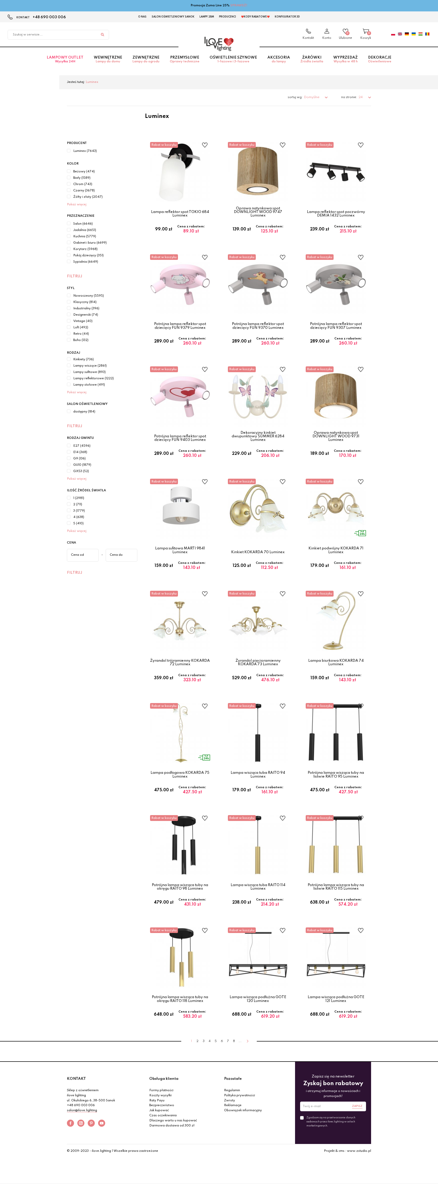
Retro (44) (81, 333)
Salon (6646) (83, 223)
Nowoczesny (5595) (88, 295)
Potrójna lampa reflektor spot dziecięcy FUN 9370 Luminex (258, 325)
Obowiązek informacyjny (243, 1110)
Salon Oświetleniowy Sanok (173, 16)
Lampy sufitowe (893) (89, 372)
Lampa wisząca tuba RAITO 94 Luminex (258, 774)
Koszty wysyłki (160, 1095)
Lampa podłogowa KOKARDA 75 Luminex (180, 774)
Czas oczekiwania (163, 1115)
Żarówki (311, 59)
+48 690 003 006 (49, 17)
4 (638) (78, 517)
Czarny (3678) (84, 190)
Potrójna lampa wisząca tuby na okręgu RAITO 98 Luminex (180, 886)
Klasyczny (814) (85, 302)
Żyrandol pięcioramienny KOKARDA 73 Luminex (258, 662)
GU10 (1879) (82, 465)
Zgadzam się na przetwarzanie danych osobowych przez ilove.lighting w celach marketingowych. (330, 1121)
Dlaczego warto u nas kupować (173, 1120)
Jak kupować (159, 1110)
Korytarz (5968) (85, 249)
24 (360, 97)
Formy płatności (161, 1090)
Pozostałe (233, 1079)
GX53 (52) (81, 471)
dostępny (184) (84, 411)
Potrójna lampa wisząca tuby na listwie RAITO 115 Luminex (336, 886)
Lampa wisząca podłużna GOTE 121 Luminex (336, 998)
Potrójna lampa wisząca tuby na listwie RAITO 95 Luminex (336, 774)
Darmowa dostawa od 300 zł (171, 1125)
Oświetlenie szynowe (233, 59)
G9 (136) (79, 458)
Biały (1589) (81, 178)
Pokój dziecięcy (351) (88, 255)
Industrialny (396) (86, 308)
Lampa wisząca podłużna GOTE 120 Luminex (258, 998)
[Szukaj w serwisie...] (102, 34)
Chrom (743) (82, 184)
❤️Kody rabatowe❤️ (255, 16)
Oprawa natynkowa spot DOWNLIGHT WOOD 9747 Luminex (258, 212)
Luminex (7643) (85, 151)
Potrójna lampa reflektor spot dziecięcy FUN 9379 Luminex (180, 325)
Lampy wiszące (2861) (90, 365)
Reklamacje (233, 1105)
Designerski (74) (85, 314)
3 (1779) (79, 510)
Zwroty (229, 1100)
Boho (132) (80, 340)
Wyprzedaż (345, 59)
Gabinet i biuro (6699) (90, 242)
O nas (142, 16)
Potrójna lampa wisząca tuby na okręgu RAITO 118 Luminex (180, 998)
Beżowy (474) (84, 171)
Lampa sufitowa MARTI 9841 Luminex (180, 550)
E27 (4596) (81, 445)
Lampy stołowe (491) (89, 384)
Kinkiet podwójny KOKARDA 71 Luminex (335, 550)
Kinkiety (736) (83, 359)
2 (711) (77, 504)
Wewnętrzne (108, 59)
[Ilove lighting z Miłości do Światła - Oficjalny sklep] (219, 44)
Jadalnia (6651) (84, 230)
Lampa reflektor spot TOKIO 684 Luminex (180, 213)
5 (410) (78, 523)
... (240, 1041)
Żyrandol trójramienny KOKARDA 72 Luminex (180, 662)
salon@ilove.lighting (82, 1110)
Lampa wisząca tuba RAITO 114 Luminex (258, 886)
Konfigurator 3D (287, 16)
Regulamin (232, 1090)
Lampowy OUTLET (65, 59)
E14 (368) (80, 452)
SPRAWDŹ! (238, 5)
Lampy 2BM (206, 16)
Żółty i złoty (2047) (88, 197)
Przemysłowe (184, 59)
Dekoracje (379, 59)
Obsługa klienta (163, 1079)
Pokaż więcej (76, 204)
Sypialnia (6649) (85, 261)
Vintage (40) (83, 321)
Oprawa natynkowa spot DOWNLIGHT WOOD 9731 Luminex (336, 436)
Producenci (227, 16)
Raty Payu (157, 1100)
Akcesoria (278, 59)
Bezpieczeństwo (161, 1105)
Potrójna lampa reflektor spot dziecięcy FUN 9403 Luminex (180, 438)
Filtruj (74, 276)
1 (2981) (78, 498)
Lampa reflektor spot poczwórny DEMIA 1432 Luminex (336, 213)
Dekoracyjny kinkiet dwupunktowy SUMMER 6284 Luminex (258, 436)
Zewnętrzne (145, 59)
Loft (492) (80, 327)
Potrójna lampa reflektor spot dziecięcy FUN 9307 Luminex (336, 325)
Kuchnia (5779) (84, 236)
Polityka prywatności (239, 1095)
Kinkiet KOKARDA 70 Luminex (258, 552)
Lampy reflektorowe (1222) (93, 378)
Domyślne (312, 97)
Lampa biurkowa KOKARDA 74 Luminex (336, 662)
